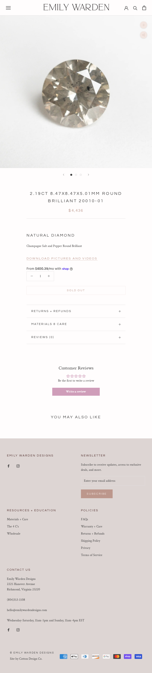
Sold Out (76, 290)
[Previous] (63, 175)
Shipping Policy (90, 541)
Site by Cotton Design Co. (26, 659)
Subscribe (97, 493)
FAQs (84, 519)
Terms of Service (91, 555)
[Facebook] (8, 466)
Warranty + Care (91, 526)
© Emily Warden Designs (32, 652)
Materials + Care (17, 519)
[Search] (135, 8)
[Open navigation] (8, 7)
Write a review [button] (76, 392)
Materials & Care (49, 324)
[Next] (88, 175)
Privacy (85, 548)
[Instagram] (18, 466)
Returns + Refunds (51, 311)
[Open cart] (144, 8)
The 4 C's (13, 526)
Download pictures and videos (62, 258)
